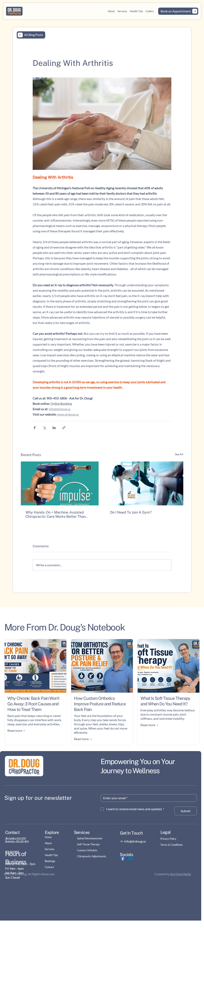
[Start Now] (178, 11)
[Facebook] (123, 858)
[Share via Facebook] (34, 428)
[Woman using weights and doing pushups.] (144, 483)
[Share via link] (64, 428)
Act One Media (180, 874)
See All (179, 454)
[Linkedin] (130, 858)
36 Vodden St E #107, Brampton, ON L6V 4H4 (17, 840)
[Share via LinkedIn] (54, 428)
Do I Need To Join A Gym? (131, 512)
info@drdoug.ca (135, 841)
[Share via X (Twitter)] (44, 428)
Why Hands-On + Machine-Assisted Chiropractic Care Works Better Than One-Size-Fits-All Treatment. (56, 514)
